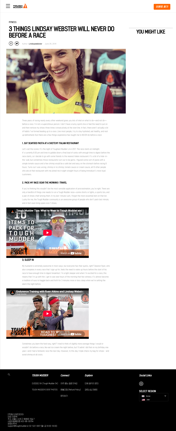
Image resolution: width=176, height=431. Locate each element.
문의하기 (64, 396)
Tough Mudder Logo (21, 6)
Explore (89, 375)
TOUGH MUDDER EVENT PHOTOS (45, 389)
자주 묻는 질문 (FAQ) (69, 383)
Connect (65, 375)
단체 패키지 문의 (91, 383)
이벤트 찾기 (162, 6)
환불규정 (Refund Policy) (71, 389)
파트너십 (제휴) (91, 389)
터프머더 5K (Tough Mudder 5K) (45, 383)
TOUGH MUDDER (40, 375)
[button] (20, 374)
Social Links (145, 375)
